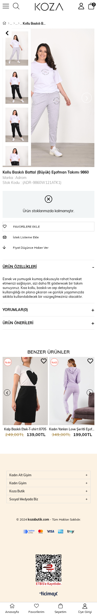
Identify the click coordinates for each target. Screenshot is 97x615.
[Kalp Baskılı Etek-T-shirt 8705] (25, 391)
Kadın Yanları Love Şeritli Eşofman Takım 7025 (71, 429)
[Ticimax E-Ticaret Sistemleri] (48, 594)
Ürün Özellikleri (20, 266)
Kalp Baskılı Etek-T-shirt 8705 (25, 429)
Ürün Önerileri (18, 322)
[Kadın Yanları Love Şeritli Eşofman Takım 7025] (71, 391)
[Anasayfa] (8, 23)
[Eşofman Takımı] (18, 23)
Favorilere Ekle (44, 361)
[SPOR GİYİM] (14, 23)
